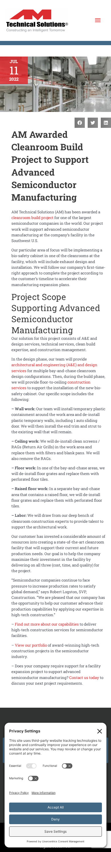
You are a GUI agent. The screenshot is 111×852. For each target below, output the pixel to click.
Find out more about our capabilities (47, 624)
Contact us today (84, 677)
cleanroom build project (32, 217)
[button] (80, 123)
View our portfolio (31, 645)
